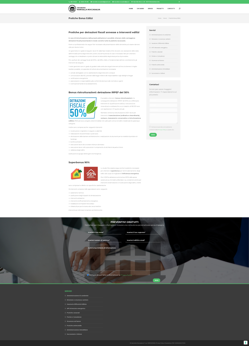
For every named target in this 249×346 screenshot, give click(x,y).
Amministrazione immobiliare (161, 69)
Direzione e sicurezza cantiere (161, 39)
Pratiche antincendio (158, 65)
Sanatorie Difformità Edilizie (160, 43)
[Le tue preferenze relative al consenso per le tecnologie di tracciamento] (245, 342)
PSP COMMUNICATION (178, 343)
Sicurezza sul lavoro (158, 60)
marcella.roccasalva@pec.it (121, 2)
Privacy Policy (162, 129)
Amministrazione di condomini (161, 35)
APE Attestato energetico (159, 47)
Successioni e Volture (158, 73)
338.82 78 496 (85, 2)
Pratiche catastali (157, 52)
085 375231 (74, 2)
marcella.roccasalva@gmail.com (101, 2)
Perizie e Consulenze (158, 56)
